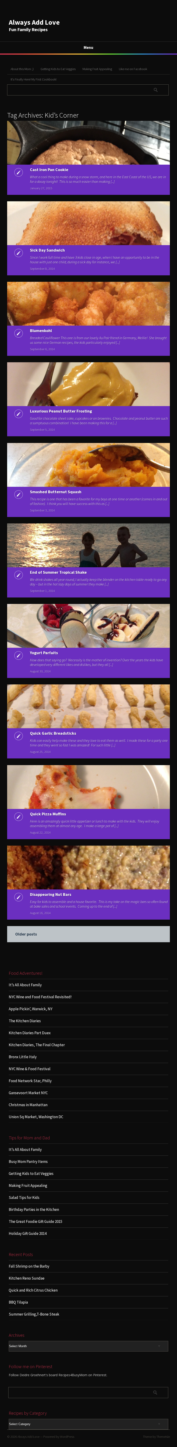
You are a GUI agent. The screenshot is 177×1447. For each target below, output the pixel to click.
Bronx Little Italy (23, 1056)
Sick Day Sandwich (47, 250)
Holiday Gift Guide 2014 (28, 1233)
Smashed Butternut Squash (55, 491)
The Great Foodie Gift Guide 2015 (35, 1221)
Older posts (26, 934)
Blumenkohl (41, 330)
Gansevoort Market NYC (28, 1092)
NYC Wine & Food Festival (29, 1068)
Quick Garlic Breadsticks (53, 733)
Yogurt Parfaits (44, 652)
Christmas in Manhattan (28, 1104)
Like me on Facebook (133, 69)
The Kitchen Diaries (25, 1020)
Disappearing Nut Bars (50, 894)
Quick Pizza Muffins (48, 814)
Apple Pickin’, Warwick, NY (30, 1008)
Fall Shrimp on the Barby (29, 1266)
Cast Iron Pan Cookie (49, 169)
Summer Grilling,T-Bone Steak (34, 1314)
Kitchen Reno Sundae (26, 1278)
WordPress (67, 1437)
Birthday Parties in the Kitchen (34, 1209)
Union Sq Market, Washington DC (36, 1116)
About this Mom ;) (22, 69)
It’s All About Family (25, 984)
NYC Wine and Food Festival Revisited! (40, 996)
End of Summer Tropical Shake (58, 572)
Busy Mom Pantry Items (28, 1161)
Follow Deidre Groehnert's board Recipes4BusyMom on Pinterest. (58, 1375)
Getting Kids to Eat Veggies (58, 69)
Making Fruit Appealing (97, 69)
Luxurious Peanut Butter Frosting (61, 411)
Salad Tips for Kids (24, 1197)
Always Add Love (34, 22)
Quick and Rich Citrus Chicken (33, 1290)
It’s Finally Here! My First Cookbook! (33, 79)
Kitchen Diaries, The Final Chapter (37, 1044)
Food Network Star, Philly (30, 1080)
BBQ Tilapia (18, 1302)
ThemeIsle (163, 1437)
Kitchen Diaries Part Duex (30, 1032)
